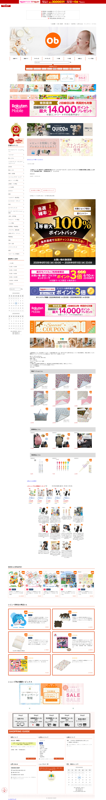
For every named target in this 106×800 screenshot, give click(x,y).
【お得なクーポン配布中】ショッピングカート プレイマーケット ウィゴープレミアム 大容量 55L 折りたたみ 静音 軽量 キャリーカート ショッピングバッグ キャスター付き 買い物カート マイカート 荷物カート (55, 536)
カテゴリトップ (30, 159)
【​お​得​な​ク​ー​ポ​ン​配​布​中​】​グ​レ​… (58, 498)
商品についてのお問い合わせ (37, 195)
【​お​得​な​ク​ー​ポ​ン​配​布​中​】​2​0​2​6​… (66, 498)
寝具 (35, 159)
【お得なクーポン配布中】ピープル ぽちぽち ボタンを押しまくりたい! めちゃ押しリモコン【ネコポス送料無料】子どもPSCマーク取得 (43, 535)
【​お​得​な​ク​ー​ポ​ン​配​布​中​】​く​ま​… (32, 498)
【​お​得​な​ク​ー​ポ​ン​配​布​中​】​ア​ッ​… (49, 498)
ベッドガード (40, 159)
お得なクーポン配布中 (31, 481)
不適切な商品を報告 (50, 195)
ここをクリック (12, 799)
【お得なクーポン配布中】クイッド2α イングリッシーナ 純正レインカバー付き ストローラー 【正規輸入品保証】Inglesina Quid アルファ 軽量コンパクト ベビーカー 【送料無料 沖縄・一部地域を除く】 (78, 519)
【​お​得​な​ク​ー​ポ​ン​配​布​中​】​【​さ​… (40, 498)
